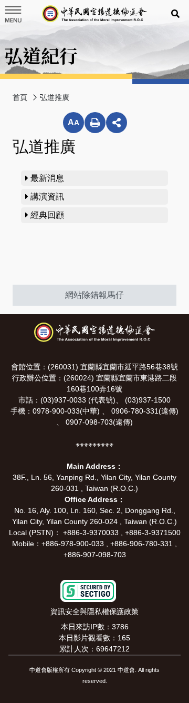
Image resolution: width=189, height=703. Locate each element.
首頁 (20, 97)
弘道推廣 (54, 97)
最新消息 (46, 178)
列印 (95, 122)
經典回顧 (46, 214)
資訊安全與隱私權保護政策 (94, 611)
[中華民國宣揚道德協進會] (94, 13)
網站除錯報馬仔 (94, 294)
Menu (12, 14)
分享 (116, 122)
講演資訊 (46, 196)
